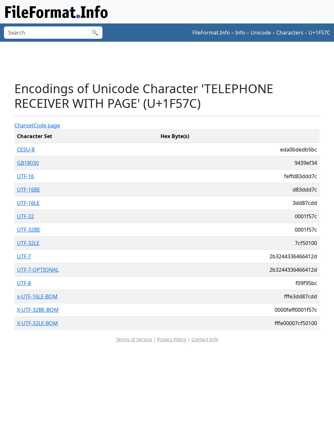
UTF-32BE (28, 229)
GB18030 (28, 162)
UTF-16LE (28, 203)
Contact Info (204, 339)
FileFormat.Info (211, 32)
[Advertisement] (171, 61)
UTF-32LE (28, 243)
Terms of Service (134, 339)
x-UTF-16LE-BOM (37, 296)
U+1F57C (319, 32)
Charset (24, 125)
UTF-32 (25, 216)
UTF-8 (24, 283)
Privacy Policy (171, 339)
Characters (289, 32)
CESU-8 (26, 149)
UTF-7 (24, 256)
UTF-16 (25, 176)
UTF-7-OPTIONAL (38, 269)
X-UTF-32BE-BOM (38, 309)
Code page (47, 125)
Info (240, 32)
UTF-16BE (28, 189)
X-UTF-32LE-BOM (37, 323)
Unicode (260, 32)
